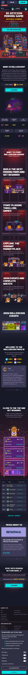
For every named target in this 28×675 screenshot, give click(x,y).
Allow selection (14, 668)
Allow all (14, 672)
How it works (4, 614)
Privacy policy (17, 610)
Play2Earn (3, 626)
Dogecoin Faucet (17, 626)
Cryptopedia (3, 616)
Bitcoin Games (4, 628)
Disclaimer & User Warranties (20, 614)
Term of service (17, 612)
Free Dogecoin (17, 628)
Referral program (4, 620)
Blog (2, 610)
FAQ (2, 612)
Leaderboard (4, 618)
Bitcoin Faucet (4, 630)
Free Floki (16, 630)
